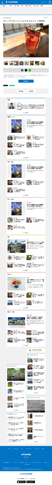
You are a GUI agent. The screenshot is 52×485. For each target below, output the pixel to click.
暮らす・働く (28, 5)
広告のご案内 (27, 464)
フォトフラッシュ (7, 17)
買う (22, 5)
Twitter (45, 2)
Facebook (42, 2)
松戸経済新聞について (7, 462)
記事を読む (26, 81)
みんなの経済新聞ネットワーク (26, 474)
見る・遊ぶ (17, 5)
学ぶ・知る (36, 5)
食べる (10, 5)
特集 (42, 5)
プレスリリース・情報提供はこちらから (21, 462)
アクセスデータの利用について (36, 462)
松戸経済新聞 (11, 2)
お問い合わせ (47, 462)
